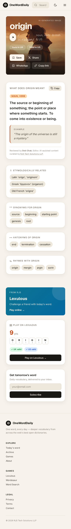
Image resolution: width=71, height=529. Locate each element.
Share (35, 57)
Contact (10, 508)
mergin (27, 267)
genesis (16, 221)
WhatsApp (22, 65)
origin (15, 267)
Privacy (10, 499)
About (9, 460)
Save (19, 57)
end (14, 244)
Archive (10, 452)
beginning (30, 214)
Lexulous (10, 475)
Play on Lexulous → (35, 357)
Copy (57, 88)
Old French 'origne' (23, 190)
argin (40, 267)
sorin (51, 267)
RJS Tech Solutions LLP (31, 154)
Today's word (13, 447)
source (16, 214)
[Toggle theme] (55, 5)
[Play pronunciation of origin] (13, 37)
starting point (49, 214)
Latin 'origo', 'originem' (25, 177)
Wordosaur (11, 480)
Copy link (43, 65)
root (28, 221)
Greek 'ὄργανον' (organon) (27, 184)
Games (9, 456)
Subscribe (35, 394)
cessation (45, 244)
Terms (9, 503)
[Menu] (65, 5)
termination (28, 244)
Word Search (12, 484)
